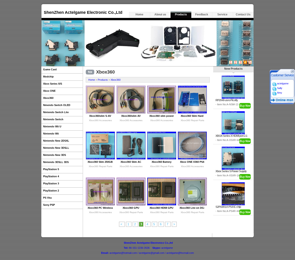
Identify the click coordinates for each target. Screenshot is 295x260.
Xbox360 (116, 79)
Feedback (201, 14)
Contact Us (243, 14)
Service (222, 14)
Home (139, 14)
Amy (279, 92)
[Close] (292, 72)
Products (181, 14)
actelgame (282, 83)
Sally (279, 88)
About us (160, 14)
